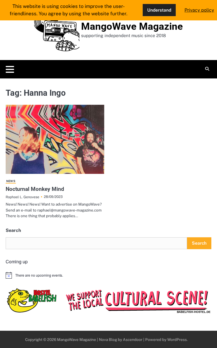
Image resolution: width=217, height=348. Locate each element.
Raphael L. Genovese (22, 197)
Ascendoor (132, 339)
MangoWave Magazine (132, 26)
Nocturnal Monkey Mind (35, 189)
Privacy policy (199, 10)
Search (13, 230)
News (10, 181)
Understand (159, 9)
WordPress (177, 339)
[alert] (108, 275)
